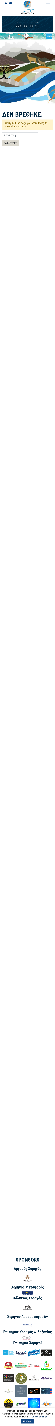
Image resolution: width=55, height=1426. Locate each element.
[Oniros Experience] (27, 1278)
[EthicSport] (34, 1390)
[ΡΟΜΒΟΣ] (8, 1403)
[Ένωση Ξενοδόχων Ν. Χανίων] (8, 1390)
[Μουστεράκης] (46, 1352)
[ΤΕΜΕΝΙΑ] (34, 1352)
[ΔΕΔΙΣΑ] (46, 1365)
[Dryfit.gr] (46, 1378)
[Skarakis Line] (34, 1378)
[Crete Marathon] (27, 7)
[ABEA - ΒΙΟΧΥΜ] (21, 1378)
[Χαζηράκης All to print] (8, 1378)
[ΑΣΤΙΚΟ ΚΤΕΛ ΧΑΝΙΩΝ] (34, 1403)
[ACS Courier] (34, 1365)
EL (6, 2)
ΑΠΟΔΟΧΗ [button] (27, 1421)
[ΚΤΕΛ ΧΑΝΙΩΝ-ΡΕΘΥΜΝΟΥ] (21, 1403)
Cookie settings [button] (39, 1416)
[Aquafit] (46, 1403)
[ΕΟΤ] (8, 1352)
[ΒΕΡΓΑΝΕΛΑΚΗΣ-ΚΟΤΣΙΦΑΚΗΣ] (27, 1307)
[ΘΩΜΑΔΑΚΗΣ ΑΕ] (21, 1365)
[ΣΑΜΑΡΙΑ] (21, 1352)
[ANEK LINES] (27, 1293)
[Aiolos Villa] (21, 1390)
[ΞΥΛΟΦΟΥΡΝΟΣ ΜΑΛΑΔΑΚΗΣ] (8, 1365)
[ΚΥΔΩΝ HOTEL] (27, 1337)
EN (10, 2)
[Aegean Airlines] (27, 1324)
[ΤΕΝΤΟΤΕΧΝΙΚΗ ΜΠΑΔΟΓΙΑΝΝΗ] (46, 1390)
